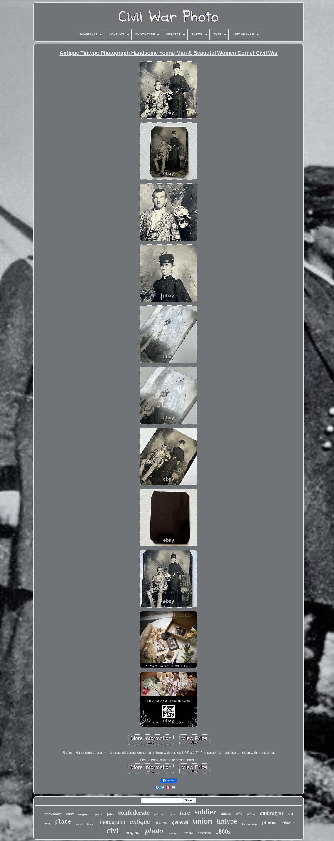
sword (98, 814)
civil (114, 830)
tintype (227, 821)
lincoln (187, 832)
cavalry (172, 833)
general (180, 822)
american (204, 833)
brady (90, 824)
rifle (239, 814)
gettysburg (53, 813)
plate (62, 822)
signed (79, 824)
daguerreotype (250, 824)
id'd (290, 814)
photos (269, 822)
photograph (111, 822)
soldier (206, 812)
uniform (84, 814)
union (202, 821)
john (110, 814)
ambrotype (272, 813)
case (70, 813)
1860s (223, 831)
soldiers (288, 823)
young (46, 823)
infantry (159, 814)
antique (140, 821)
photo (154, 830)
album (226, 814)
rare (185, 812)
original (133, 832)
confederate (134, 812)
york (172, 814)
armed (161, 822)
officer (251, 814)
